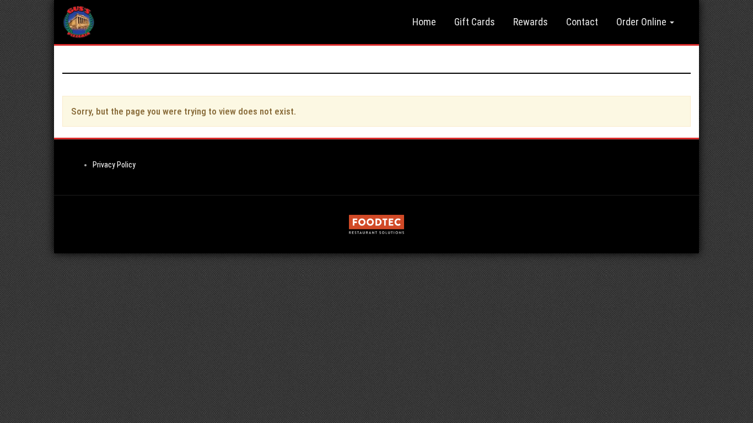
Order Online (642, 22)
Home (424, 22)
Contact (582, 22)
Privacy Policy (114, 164)
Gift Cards (474, 22)
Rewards (530, 22)
